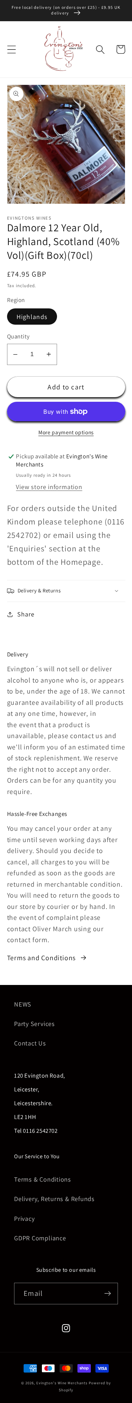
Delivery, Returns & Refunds (54, 1198)
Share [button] (25, 614)
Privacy (24, 1218)
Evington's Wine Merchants (62, 1382)
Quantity (18, 336)
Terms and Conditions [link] (41, 957)
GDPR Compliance (40, 1238)
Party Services (34, 1023)
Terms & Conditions (42, 1179)
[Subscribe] (108, 1293)
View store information (49, 486)
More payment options (66, 432)
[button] (11, 49)
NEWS (22, 1004)
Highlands (32, 316)
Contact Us (30, 1043)
